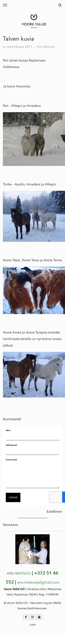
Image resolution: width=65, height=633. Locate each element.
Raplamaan (37, 60)
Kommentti (11, 459)
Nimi (8, 430)
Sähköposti (11, 445)
